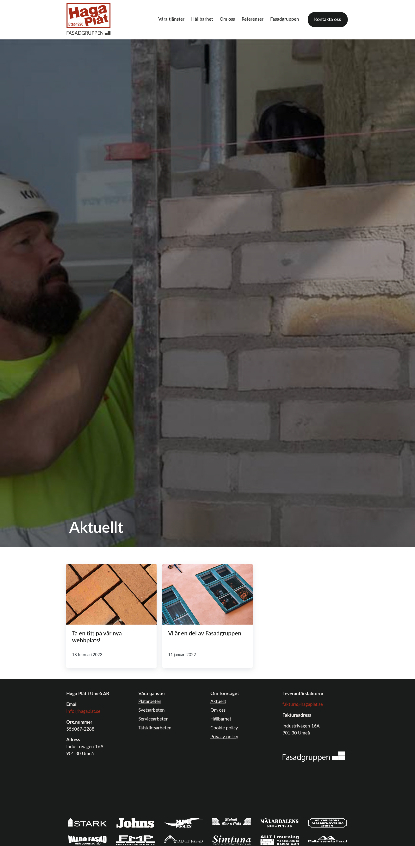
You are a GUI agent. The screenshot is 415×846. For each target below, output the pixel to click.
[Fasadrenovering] (313, 756)
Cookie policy (224, 728)
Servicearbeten (153, 719)
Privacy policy (224, 737)
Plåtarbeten (149, 701)
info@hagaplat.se (83, 711)
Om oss (227, 19)
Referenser (252, 19)
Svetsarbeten (151, 710)
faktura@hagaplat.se (302, 704)
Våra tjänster (171, 19)
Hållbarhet (202, 19)
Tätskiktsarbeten (154, 728)
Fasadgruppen (284, 19)
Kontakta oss (327, 19)
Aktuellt (218, 701)
